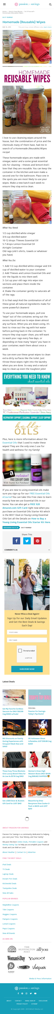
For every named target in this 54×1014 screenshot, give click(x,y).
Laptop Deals (8, 874)
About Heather (9, 852)
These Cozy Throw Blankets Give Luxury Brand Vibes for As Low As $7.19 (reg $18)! (14, 773)
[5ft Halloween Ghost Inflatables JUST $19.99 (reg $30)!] (39, 727)
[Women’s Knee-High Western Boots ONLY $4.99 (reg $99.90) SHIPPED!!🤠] (39, 760)
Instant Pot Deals (10, 879)
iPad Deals (7, 864)
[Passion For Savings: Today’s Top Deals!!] (39, 697)
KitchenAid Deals (9, 883)
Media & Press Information (40, 978)
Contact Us (21, 852)
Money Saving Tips (10, 844)
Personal (31, 708)
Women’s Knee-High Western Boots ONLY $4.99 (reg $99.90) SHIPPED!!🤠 (39, 773)
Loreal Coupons (9, 924)
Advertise (32, 852)
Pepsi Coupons (9, 928)
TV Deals (6, 869)
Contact (18, 1001)
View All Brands (9, 933)
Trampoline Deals (10, 888)
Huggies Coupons (10, 914)
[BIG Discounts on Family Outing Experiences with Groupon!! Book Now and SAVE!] (14, 727)
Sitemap (34, 1004)
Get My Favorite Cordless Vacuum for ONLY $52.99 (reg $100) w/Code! (13, 711)
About (9, 1001)
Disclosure (43, 1001)
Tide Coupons (8, 909)
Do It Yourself (29, 11)
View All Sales (8, 893)
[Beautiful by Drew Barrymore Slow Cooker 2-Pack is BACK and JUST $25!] (39, 789)
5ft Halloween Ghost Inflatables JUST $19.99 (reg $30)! (39, 741)
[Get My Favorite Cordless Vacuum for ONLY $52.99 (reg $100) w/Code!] (14, 697)
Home (5, 11)
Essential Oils (10, 442)
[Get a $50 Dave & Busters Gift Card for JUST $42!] (14, 789)
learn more (47, 27)
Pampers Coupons (10, 919)
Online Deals (22, 842)
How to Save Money (15, 11)
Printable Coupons (36, 842)
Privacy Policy (22, 1004)
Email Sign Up (30, 1001)
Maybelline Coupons (11, 905)
